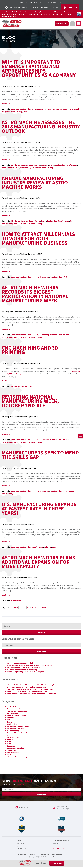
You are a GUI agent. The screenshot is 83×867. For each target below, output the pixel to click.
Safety (9, 741)
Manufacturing (16, 112)
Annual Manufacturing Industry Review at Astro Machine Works (35, 182)
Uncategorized (13, 752)
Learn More (56, 863)
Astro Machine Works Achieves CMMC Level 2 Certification (29, 665)
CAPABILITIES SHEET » (52, 7)
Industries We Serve (61, 841)
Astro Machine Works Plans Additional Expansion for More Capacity (38, 561)
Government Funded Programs (19, 726)
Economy (44, 165)
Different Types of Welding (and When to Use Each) (27, 691)
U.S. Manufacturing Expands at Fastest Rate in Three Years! (39, 508)
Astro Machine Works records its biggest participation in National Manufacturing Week (35, 294)
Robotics (10, 168)
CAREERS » (13, 7)
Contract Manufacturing (16, 715)
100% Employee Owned (29, 2)
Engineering (57, 109)
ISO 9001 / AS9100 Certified (53, 2)
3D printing (15, 165)
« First (15, 608)
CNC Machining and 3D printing (30, 350)
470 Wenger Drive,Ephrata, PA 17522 (63, 808)
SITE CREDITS (21, 855)
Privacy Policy (43, 855)
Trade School (12, 750)
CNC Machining (26, 386)
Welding (10, 754)
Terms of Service (58, 855)
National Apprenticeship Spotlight (20, 663)
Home (5, 41)
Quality (56, 843)
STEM (25, 112)
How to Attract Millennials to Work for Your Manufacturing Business (38, 238)
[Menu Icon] (78, 23)
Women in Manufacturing (32, 223)
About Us (20, 843)
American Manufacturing (21, 109)
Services (20, 846)
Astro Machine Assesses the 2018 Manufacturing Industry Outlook (41, 126)
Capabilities (21, 848)
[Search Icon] (72, 23)
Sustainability (25, 168)
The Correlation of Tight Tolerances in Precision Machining (30, 689)
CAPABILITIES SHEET (60, 848)
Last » (44, 608)
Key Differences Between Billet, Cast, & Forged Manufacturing (31, 693)
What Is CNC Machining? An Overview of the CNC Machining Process (33, 685)
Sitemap (32, 855)
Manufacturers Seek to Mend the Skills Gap (40, 454)
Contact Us (57, 846)
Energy (51, 165)
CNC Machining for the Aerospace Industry (23, 667)
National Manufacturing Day (18, 733)
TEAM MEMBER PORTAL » (30, 7)
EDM (8, 720)
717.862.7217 (72, 7)
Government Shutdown (16, 728)
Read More (6, 104)
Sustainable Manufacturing (42, 168)
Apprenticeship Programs (42, 109)
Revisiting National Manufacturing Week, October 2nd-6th (30, 401)
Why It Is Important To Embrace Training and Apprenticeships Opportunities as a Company (39, 68)
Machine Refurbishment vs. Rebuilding (22, 669)
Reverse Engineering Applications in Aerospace (25, 672)
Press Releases (17, 600)
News (4, 168)
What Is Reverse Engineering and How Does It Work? (27, 687)
